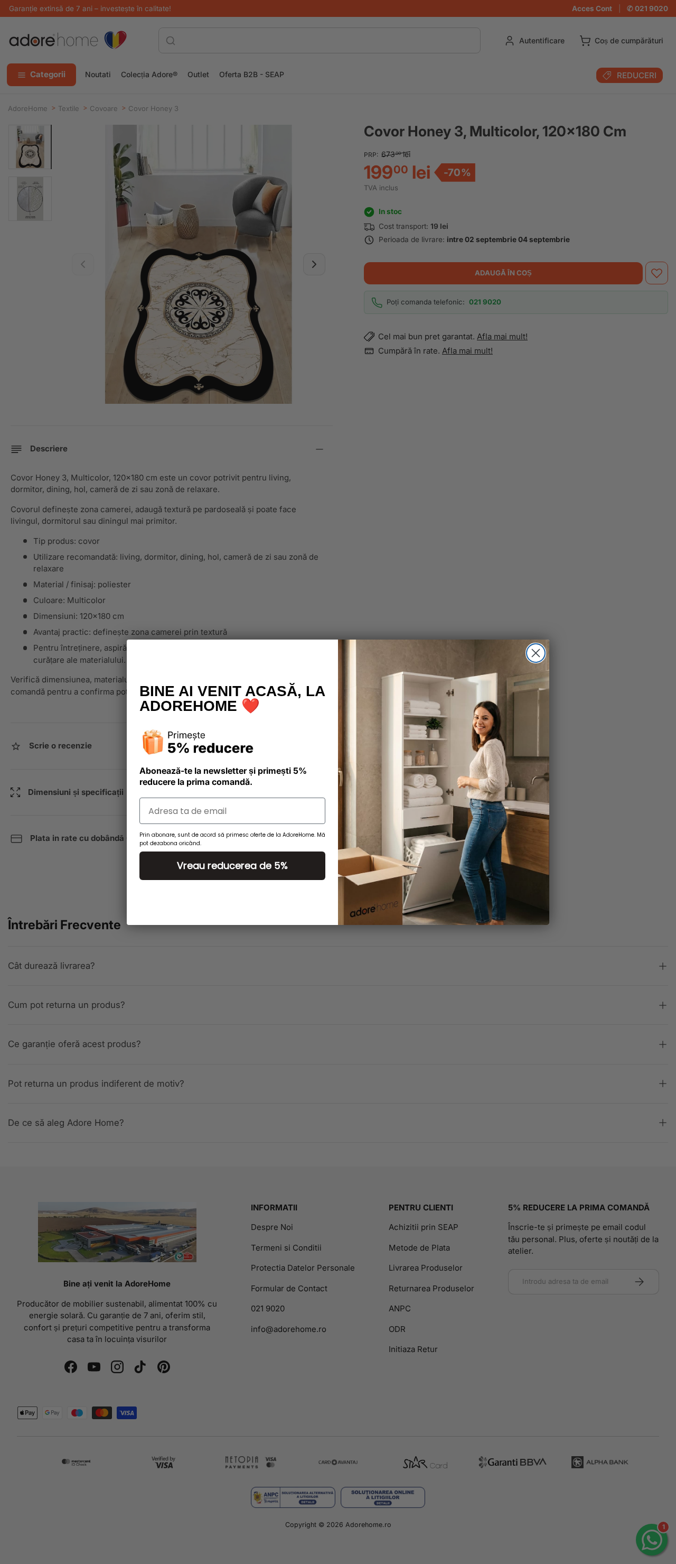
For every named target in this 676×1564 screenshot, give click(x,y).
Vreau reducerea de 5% (232, 865)
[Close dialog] (536, 653)
